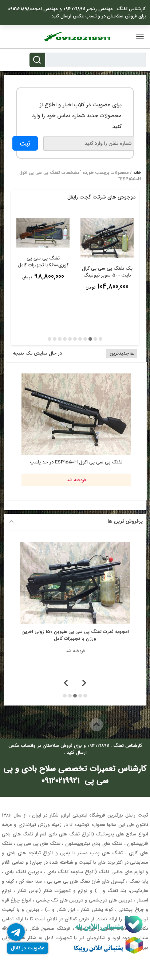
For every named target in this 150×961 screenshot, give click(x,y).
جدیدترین (119, 353)
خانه (137, 172)
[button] (100, 339)
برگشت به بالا (68, 724)
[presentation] (84, 683)
